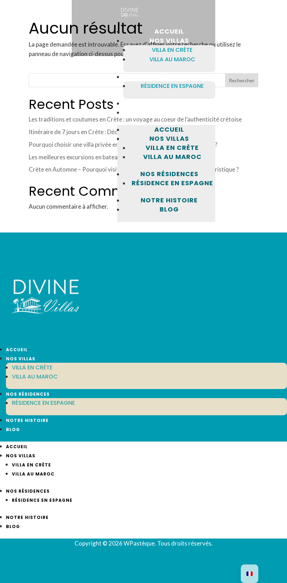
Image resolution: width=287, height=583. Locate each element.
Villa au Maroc (172, 59)
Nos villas (169, 138)
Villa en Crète (172, 50)
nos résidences (169, 173)
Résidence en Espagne (172, 86)
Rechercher (241, 80)
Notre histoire (169, 200)
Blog (169, 209)
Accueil (169, 129)
